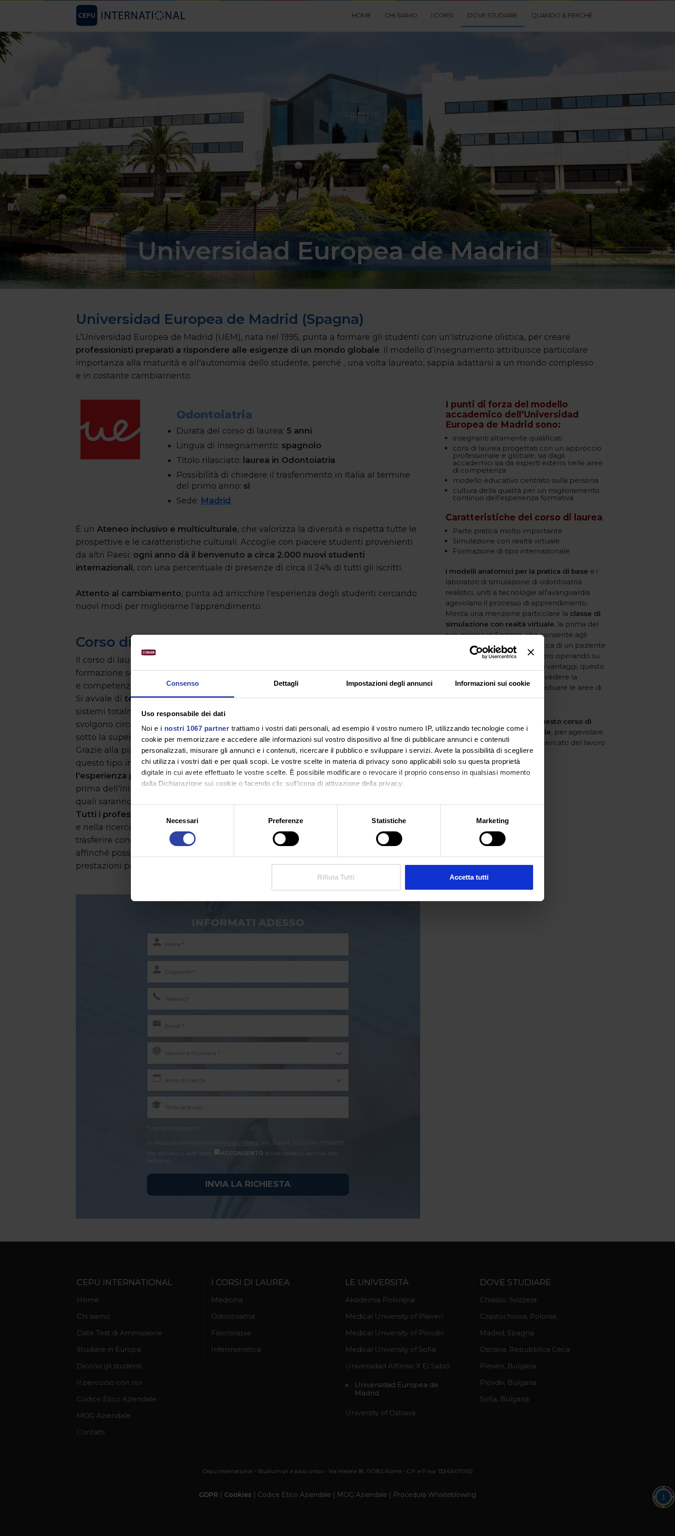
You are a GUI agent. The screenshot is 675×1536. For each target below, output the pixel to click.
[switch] (286, 838)
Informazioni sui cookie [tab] (492, 683)
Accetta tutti (469, 877)
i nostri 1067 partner (195, 728)
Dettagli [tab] (286, 683)
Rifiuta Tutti (335, 877)
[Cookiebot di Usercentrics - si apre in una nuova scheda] (476, 652)
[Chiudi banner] (531, 652)
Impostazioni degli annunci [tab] (389, 683)
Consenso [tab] (182, 683)
